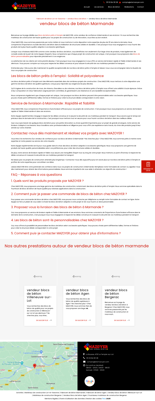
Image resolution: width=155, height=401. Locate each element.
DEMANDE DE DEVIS (148, 170)
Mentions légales (51, 398)
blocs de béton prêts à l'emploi (50, 35)
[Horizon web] (104, 398)
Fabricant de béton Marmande (73, 392)
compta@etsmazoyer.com (133, 2)
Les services (99, 7)
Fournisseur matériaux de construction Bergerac (108, 395)
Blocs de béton (114, 7)
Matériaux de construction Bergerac (47, 395)
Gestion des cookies (94, 398)
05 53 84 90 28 (92, 358)
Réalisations (129, 7)
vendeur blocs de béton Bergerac (116, 293)
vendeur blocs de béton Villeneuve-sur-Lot (39, 295)
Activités (19, 392)
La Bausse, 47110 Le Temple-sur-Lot (99, 354)
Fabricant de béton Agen (96, 392)
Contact (140, 7)
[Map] (39, 366)
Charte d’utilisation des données (72, 398)
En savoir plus (42, 320)
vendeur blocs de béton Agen (77, 291)
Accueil (87, 7)
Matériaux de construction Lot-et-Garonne (42, 392)
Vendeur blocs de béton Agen (75, 395)
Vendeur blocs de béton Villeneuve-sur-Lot (125, 392)
